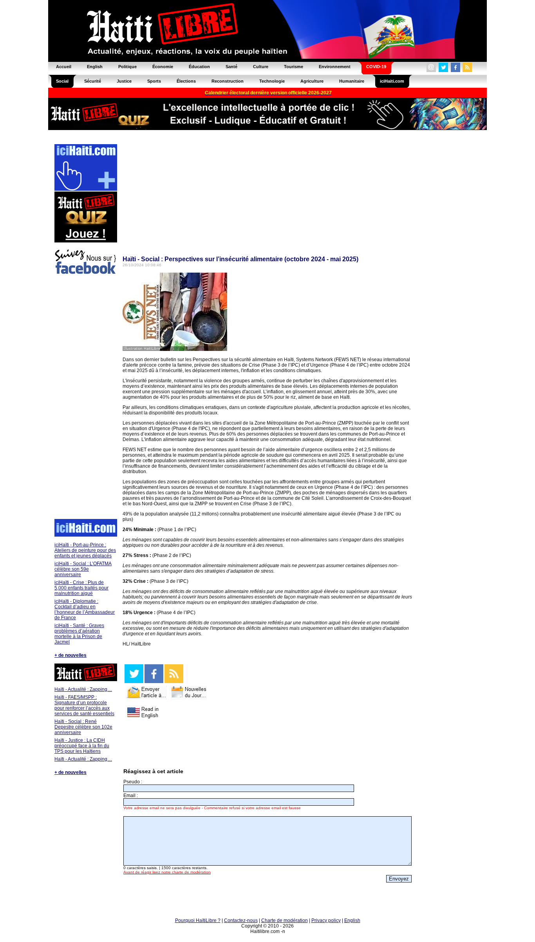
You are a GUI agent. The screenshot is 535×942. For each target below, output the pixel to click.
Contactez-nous (241, 920)
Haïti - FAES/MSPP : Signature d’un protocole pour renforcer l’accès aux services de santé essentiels (84, 705)
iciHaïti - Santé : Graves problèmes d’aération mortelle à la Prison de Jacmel (79, 634)
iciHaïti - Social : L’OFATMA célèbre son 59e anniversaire (83, 569)
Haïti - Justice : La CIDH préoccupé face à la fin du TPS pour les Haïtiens (81, 746)
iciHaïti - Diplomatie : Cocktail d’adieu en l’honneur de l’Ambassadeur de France (84, 609)
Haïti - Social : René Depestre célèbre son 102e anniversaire (83, 727)
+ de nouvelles (70, 655)
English (352, 920)
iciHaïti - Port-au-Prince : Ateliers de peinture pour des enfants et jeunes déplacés (85, 550)
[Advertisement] (85, 397)
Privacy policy (326, 920)
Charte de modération (284, 920)
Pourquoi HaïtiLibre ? (198, 920)
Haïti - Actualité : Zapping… (83, 689)
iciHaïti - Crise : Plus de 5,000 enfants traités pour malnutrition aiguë (81, 588)
